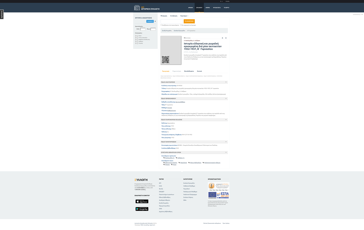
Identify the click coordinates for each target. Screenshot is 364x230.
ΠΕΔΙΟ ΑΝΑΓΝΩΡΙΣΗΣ (166, 76)
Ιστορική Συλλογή (150, 7)
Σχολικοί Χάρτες (188, 197)
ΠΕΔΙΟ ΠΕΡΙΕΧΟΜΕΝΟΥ (178, 76)
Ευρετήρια (183, 16)
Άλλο (184, 200)
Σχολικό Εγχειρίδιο (179, 30)
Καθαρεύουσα (171, 110)
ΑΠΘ (160, 208)
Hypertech (152, 225)
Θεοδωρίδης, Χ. (169, 158)
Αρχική (190, 7)
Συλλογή (199, 7)
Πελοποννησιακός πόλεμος (212, 162)
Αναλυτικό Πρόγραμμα (190, 194)
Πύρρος (167, 164)
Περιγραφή (165, 71)
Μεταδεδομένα (189, 71)
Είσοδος (227, 1)
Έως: (148, 29)
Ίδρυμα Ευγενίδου (164, 206)
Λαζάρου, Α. (181, 158)
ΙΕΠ (160, 183)
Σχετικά (199, 71)
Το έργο (226, 7)
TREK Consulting (144, 225)
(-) (362, 14)
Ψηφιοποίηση (176, 71)
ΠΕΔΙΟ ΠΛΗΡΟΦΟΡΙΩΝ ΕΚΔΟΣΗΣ (194, 76)
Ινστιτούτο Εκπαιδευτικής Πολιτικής (143, 223)
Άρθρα (208, 7)
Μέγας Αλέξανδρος (195, 162)
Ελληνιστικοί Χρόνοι (171, 162)
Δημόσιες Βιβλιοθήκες (165, 211)
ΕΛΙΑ (160, 186)
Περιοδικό (186, 189)
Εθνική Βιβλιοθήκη (164, 197)
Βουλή (161, 189)
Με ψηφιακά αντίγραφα (188, 25)
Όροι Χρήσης (226, 223)
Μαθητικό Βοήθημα (189, 186)
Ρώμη (174, 164)
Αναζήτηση (173, 16)
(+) (361, 14)
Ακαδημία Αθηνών (164, 200)
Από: (137, 29)
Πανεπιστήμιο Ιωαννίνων (166, 194)
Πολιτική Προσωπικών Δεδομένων (212, 223)
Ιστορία (169, 107)
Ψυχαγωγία (216, 7)
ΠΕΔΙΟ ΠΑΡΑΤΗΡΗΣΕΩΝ (209, 76)
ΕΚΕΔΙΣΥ (161, 191)
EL (221, 1)
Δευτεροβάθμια (180, 102)
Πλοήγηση (164, 16)
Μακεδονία (183, 162)
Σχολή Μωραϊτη (166, 30)
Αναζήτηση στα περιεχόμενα (170, 25)
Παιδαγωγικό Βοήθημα (190, 191)
